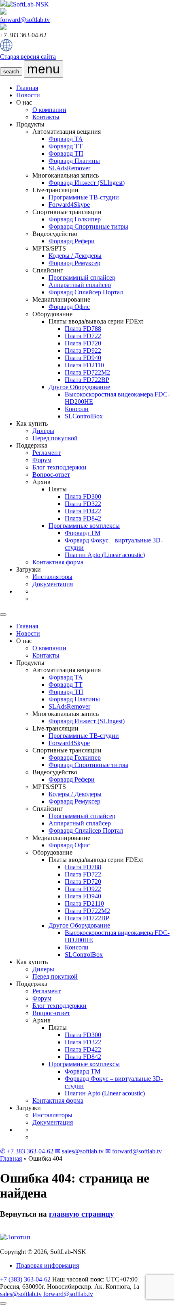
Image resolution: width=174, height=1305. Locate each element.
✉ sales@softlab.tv (79, 1151)
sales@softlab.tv (21, 1293)
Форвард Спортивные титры (88, 226)
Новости (28, 95)
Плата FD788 (83, 328)
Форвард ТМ (82, 532)
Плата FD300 (83, 496)
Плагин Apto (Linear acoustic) (105, 554)
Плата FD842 (83, 518)
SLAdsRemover (69, 168)
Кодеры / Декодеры (75, 255)
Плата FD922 (83, 350)
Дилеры (43, 430)
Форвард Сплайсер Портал (86, 292)
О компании (49, 109)
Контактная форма (57, 562)
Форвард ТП (66, 153)
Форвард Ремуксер (74, 262)
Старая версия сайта (28, 56)
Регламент (46, 452)
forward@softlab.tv (25, 19)
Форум (41, 459)
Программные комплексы (84, 525)
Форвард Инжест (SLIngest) (87, 182)
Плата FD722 (83, 335)
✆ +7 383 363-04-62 (26, 1151)
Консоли (77, 408)
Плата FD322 (83, 503)
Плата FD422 (83, 511)
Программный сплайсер (82, 277)
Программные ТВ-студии (84, 197)
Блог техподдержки (59, 467)
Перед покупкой (55, 438)
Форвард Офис (69, 306)
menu (43, 69)
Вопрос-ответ (51, 474)
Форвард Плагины (74, 160)
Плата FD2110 (84, 365)
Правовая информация (47, 1265)
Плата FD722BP (87, 379)
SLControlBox (84, 416)
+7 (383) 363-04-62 (25, 1279)
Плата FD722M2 (87, 372)
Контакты (45, 117)
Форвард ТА (66, 138)
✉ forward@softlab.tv (133, 1151)
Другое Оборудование (79, 387)
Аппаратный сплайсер (80, 284)
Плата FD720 (83, 343)
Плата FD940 (83, 357)
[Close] (3, 614)
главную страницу (81, 1214)
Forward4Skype (69, 204)
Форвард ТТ (66, 146)
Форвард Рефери (72, 241)
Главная (27, 87)
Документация (52, 584)
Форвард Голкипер (75, 219)
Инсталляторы (52, 576)
